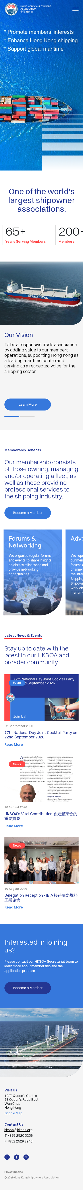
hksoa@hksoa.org (18, 1130)
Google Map (13, 1113)
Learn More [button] (28, 404)
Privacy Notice (13, 1171)
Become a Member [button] (28, 512)
